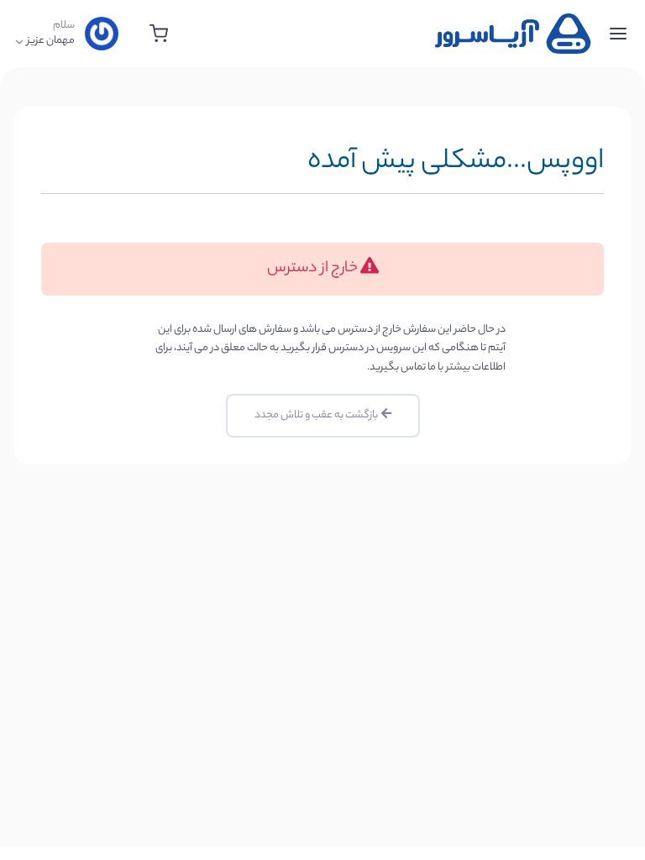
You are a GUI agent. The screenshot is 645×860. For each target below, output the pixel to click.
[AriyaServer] (513, 33)
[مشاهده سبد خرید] (158, 33)
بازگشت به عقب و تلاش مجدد (317, 415)
